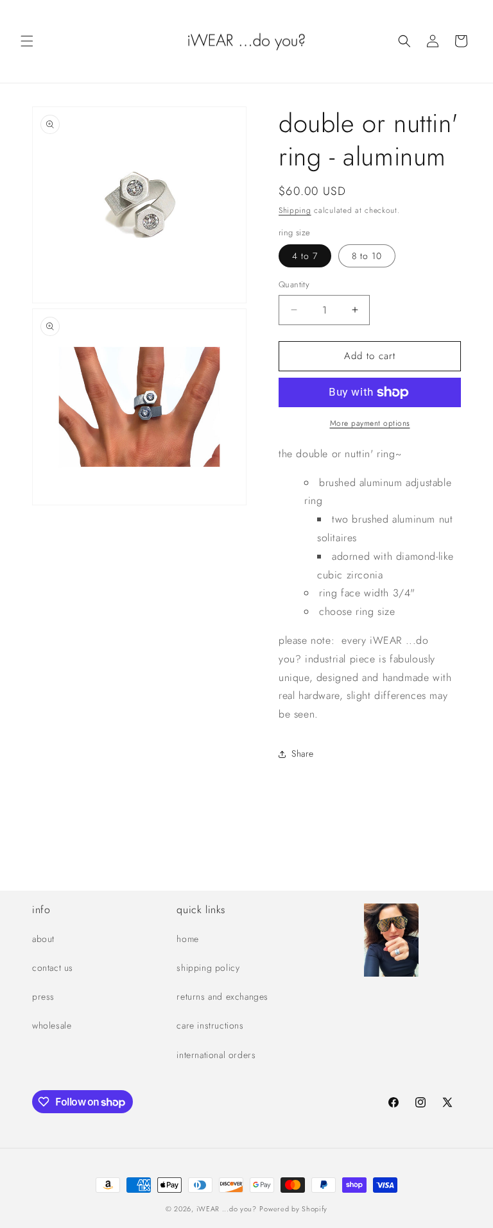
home (187, 938)
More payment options (370, 423)
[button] (27, 41)
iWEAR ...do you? (226, 1209)
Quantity (294, 284)
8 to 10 (367, 255)
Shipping (295, 210)
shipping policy (208, 967)
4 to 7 (305, 255)
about (43, 938)
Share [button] (302, 753)
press (43, 996)
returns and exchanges (222, 996)
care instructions (210, 1025)
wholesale (51, 1025)
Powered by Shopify (293, 1209)
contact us (52, 967)
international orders (216, 1054)
